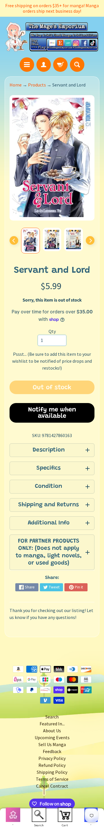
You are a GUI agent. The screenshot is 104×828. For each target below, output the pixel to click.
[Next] (90, 240)
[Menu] (27, 64)
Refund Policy (52, 765)
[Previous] (14, 240)
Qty (52, 331)
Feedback (52, 751)
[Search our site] (77, 64)
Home (16, 85)
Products (37, 85)
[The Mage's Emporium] (52, 37)
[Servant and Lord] (30, 241)
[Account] (43, 64)
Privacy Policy (52, 758)
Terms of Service (52, 779)
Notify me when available (52, 413)
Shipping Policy (52, 772)
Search (52, 717)
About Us (52, 730)
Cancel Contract (52, 786)
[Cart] (60, 64)
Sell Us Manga (52, 744)
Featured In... (52, 724)
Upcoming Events (52, 737)
